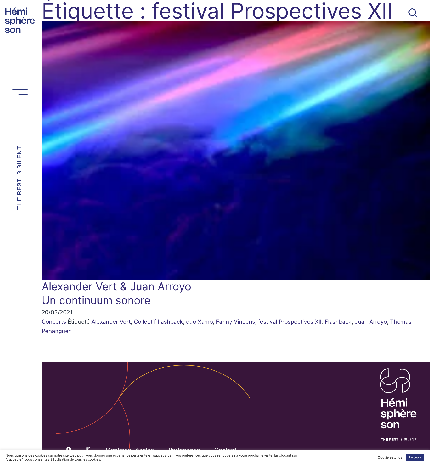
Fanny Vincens (235, 321)
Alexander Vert (111, 321)
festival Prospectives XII (290, 321)
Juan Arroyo (371, 321)
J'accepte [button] (415, 457)
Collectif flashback (158, 321)
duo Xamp (199, 321)
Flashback (338, 321)
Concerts (54, 321)
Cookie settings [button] (390, 457)
